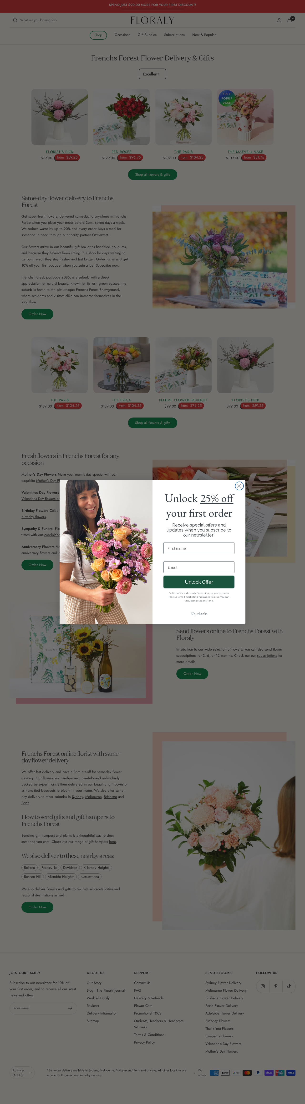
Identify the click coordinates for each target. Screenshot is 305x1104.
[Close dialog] (239, 486)
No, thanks (199, 613)
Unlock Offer (199, 582)
